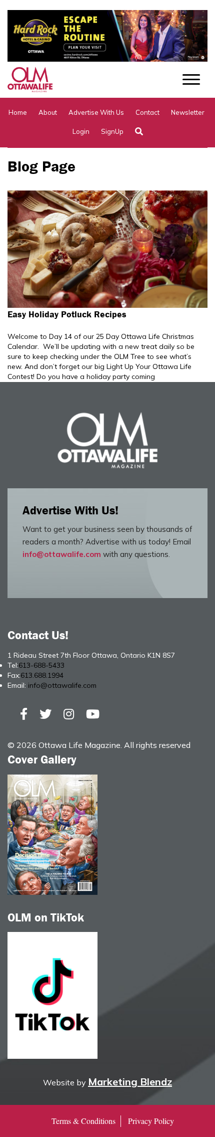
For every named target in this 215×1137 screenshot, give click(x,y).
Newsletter (187, 112)
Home (17, 112)
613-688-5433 (41, 665)
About (47, 112)
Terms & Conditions (84, 1120)
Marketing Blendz (130, 1081)
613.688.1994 (42, 675)
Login (81, 131)
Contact (148, 112)
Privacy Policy (151, 1120)
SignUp (112, 131)
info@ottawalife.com (61, 554)
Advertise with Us (96, 112)
